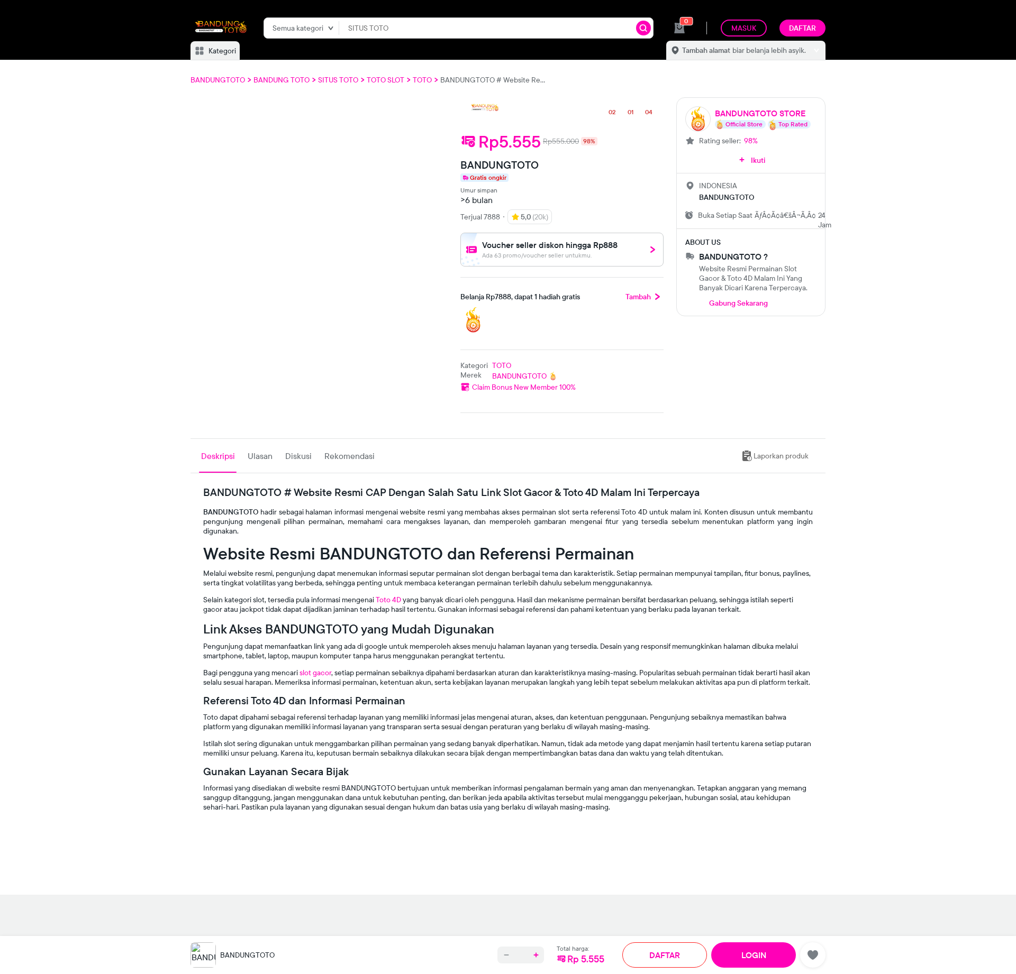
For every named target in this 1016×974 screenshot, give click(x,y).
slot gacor (315, 672)
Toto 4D (388, 599)
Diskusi (298, 456)
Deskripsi (218, 456)
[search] (643, 28)
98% (751, 140)
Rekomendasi (349, 456)
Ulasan (260, 456)
